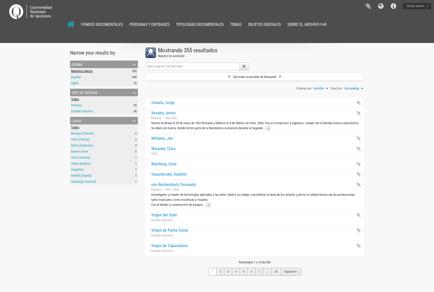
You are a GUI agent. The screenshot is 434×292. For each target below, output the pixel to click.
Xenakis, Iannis (163, 113)
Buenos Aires (79, 151)
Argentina (77, 169)
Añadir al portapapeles (358, 102)
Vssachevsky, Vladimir (169, 174)
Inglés (75, 83)
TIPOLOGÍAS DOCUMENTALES (200, 24)
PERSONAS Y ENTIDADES (149, 24)
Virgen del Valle (164, 215)
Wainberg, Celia (164, 164)
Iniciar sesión (415, 6)
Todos (75, 99)
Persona (76, 105)
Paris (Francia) (80, 139)
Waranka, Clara (163, 148)
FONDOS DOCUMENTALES (102, 24)
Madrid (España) (81, 175)
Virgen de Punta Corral (169, 230)
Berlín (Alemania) (82, 145)
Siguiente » (291, 271)
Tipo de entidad (84, 92)
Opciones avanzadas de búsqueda (254, 77)
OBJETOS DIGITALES (264, 24)
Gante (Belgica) (81, 163)
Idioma (380, 6)
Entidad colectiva (82, 111)
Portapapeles (368, 6)
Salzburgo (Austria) (83, 181)
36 (276, 271)
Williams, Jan (162, 138)
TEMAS (235, 24)
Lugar (76, 120)
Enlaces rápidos (393, 6)
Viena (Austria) (80, 157)
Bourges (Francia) (82, 133)
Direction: (337, 88)
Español (76, 77)
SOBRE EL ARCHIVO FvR (307, 24)
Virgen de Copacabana (169, 245)
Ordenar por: (304, 88)
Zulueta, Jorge (163, 102)
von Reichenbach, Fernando (173, 184)
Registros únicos (82, 71)
